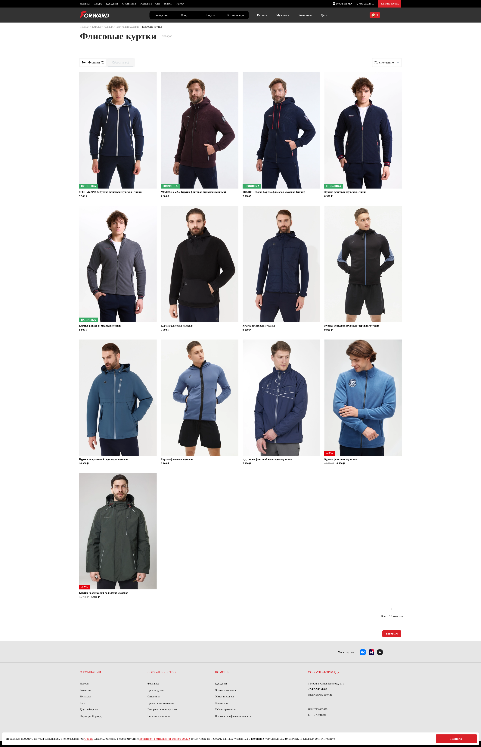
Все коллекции (235, 15)
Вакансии (85, 690)
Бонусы (168, 3)
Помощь (222, 672)
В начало (392, 633)
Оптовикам (153, 696)
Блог (82, 703)
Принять (456, 738)
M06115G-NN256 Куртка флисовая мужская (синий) (110, 192)
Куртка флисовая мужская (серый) (100, 325)
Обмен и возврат (224, 696)
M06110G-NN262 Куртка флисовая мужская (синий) (274, 192)
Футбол (180, 3)
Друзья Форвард (89, 709)
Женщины (305, 15)
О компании (129, 3)
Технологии (221, 703)
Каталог (262, 15)
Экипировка (161, 15)
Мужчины (283, 15)
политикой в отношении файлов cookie (164, 738)
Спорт (185, 15)
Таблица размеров (225, 709)
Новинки (85, 3)
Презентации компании (160, 703)
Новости (84, 683)
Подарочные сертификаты (162, 709)
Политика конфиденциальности (233, 716)
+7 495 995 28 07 (364, 3)
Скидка (98, 3)
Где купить (112, 3)
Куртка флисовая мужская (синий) (345, 192)
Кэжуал (210, 15)
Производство (155, 690)
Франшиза (146, 3)
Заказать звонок (390, 3)
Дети (324, 15)
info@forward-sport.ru (320, 694)
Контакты (85, 696)
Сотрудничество (161, 672)
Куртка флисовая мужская (177, 325)
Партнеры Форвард (90, 716)
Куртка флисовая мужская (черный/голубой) (351, 325)
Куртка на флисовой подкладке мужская (103, 459)
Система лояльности (158, 716)
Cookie (88, 738)
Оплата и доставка (225, 690)
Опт (157, 3)
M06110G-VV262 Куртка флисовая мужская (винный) (193, 192)
